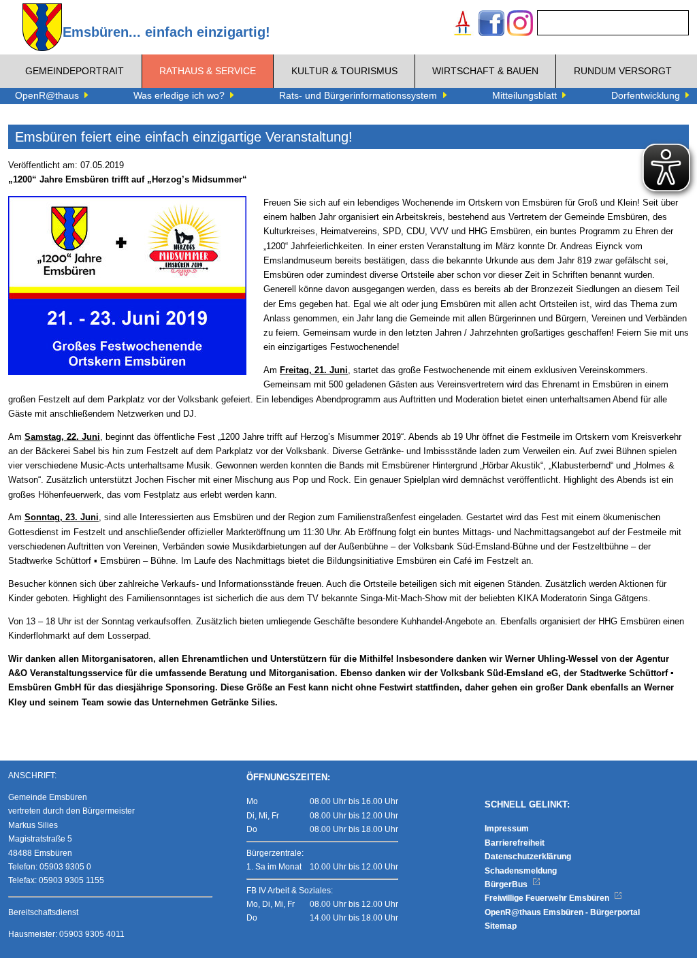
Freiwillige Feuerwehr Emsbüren (548, 898)
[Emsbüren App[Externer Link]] (463, 24)
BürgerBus (507, 884)
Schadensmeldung (521, 871)
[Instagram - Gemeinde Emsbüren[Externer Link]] (520, 24)
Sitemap (501, 926)
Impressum (507, 828)
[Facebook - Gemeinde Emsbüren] (491, 24)
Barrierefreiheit (515, 843)
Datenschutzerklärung (528, 856)
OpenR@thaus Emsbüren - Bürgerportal (562, 912)
